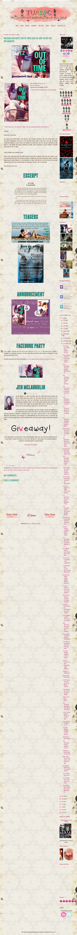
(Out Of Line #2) (41, 83)
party (11, 470)
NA (4, 470)
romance (20, 470)
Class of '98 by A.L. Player (66, 698)
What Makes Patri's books (66, 821)
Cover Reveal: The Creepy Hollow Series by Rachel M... (66, 471)
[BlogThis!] (10, 465)
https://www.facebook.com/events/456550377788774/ (41, 359)
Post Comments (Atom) (34, 523)
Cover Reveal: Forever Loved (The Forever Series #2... (66, 359)
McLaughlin (54, 468)
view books (71, 292)
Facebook (38, 468)
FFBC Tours (41, 26)
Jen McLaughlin (36, 85)
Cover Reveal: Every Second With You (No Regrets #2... (66, 569)
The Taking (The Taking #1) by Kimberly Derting (66, 349)
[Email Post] (6, 465)
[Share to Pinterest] (13, 465)
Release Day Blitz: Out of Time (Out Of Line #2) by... (66, 432)
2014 (63, 796)
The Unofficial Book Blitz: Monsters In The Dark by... (66, 706)
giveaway (43, 468)
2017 (63, 804)
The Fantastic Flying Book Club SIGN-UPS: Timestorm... (66, 480)
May (64, 323)
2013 (63, 318)
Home (17, 26)
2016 (63, 801)
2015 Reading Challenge (66, 284)
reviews (27, 26)
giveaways (34, 26)
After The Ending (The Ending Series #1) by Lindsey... (66, 489)
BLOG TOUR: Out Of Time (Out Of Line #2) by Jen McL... (66, 760)
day (26, 468)
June (64, 326)
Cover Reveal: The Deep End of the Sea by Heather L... (66, 683)
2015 (63, 799)
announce (16, 468)
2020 (63, 812)
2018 (63, 807)
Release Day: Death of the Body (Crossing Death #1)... (66, 599)
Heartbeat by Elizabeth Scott (66, 723)
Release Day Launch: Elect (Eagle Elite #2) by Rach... (66, 552)
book (24, 468)
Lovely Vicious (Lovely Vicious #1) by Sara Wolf (66, 716)
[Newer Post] (12, 517)
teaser (24, 470)
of (6, 470)
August (65, 331)
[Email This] (9, 465)
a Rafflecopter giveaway (30, 445)
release (15, 470)
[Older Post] (50, 517)
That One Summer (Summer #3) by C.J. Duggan (66, 654)
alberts (12, 468)
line (50, 468)
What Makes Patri (66, 285)
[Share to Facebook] (12, 465)
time (28, 470)
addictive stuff (61, 26)
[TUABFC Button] (65, 860)
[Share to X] (11, 465)
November (66, 341)
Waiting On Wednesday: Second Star (66, 752)
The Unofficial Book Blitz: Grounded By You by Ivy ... (66, 401)
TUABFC (47, 26)
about (22, 26)
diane (29, 468)
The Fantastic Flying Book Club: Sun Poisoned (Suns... (66, 645)
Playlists (53, 26)
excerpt (33, 468)
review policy (69, 81)
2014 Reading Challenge (66, 293)
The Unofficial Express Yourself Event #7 (66, 745)
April (64, 320)
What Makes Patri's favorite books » (66, 841)
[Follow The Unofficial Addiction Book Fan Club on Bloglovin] (66, 56)
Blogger (53, 932)
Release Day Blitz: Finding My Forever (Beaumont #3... (66, 789)
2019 (63, 809)
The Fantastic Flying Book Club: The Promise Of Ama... (66, 521)
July (64, 328)
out (8, 470)
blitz (21, 468)
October (65, 338)
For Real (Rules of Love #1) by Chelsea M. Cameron (66, 589)
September (66, 334)
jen (47, 468)
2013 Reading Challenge (66, 303)
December (66, 343)
